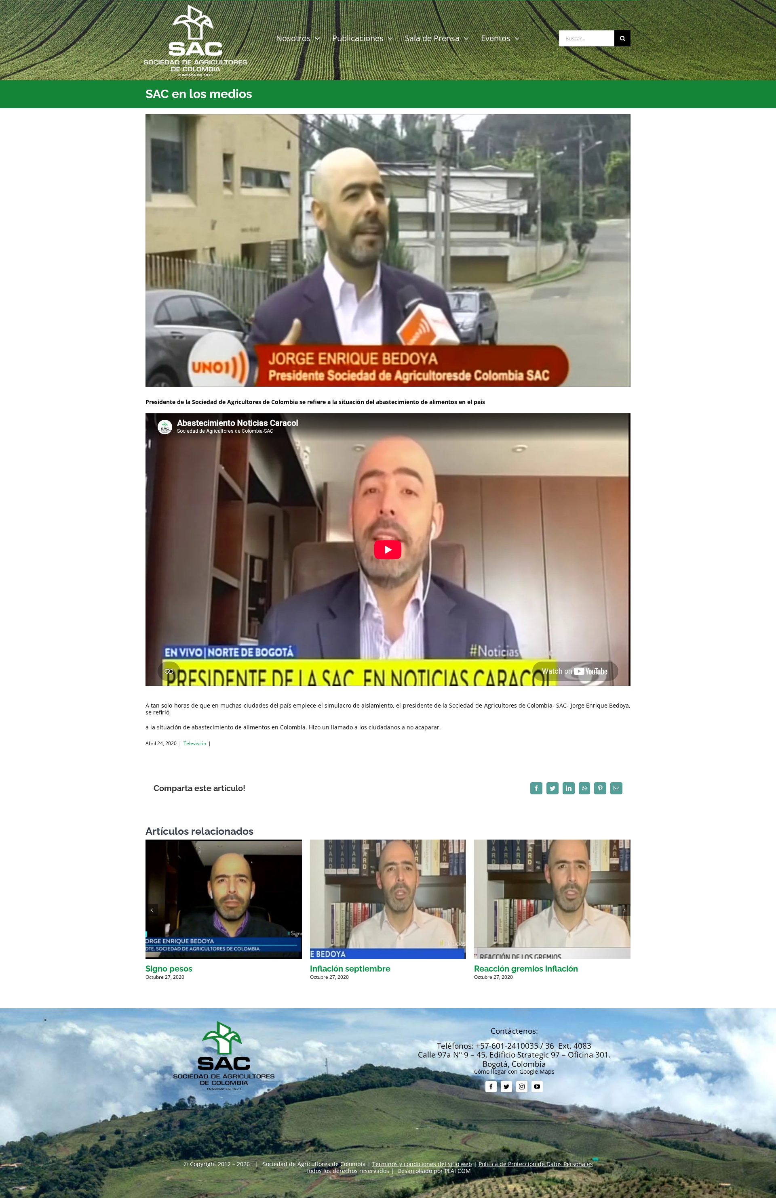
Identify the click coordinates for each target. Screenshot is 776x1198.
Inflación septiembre (350, 969)
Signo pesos (169, 969)
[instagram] (521, 1086)
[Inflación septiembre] (388, 843)
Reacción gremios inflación (526, 969)
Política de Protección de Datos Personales (536, 1164)
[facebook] (491, 1086)
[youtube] (537, 1086)
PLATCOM (458, 1171)
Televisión (194, 743)
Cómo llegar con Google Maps (514, 1071)
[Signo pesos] (224, 843)
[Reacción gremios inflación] (552, 843)
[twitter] (506, 1086)
